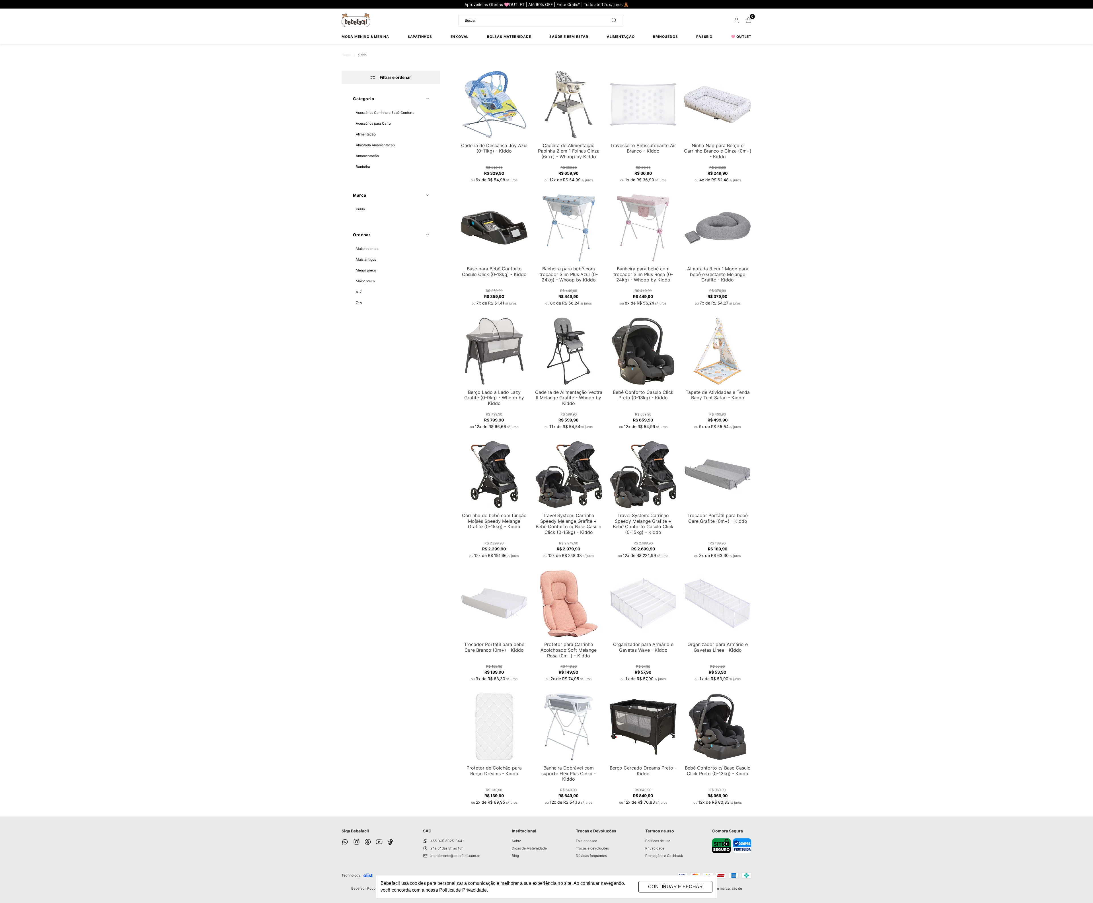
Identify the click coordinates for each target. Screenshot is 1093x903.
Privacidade (654, 848)
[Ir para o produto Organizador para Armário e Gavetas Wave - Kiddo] (643, 603)
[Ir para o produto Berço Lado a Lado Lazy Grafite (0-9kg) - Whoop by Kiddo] (494, 351)
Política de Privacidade (463, 890)
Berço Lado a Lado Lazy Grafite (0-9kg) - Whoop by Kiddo (494, 397)
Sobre (516, 841)
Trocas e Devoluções (596, 830)
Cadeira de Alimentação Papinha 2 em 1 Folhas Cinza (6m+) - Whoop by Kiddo (568, 151)
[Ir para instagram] (356, 841)
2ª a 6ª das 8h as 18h (446, 848)
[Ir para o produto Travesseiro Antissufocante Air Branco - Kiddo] (643, 104)
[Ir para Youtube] (379, 841)
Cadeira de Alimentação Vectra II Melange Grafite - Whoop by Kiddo (568, 397)
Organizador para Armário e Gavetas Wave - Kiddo (643, 647)
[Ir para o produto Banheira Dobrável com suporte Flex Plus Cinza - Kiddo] (569, 727)
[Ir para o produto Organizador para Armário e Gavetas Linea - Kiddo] (717, 603)
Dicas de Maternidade (529, 848)
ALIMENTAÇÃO (621, 36)
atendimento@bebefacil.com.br (455, 855)
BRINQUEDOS (665, 36)
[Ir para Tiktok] (390, 841)
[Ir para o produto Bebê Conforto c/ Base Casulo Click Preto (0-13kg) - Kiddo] (717, 727)
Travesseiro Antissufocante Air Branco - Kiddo (643, 148)
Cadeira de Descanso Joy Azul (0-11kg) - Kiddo (494, 148)
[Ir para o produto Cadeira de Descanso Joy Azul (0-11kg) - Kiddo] (494, 104)
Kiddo (362, 55)
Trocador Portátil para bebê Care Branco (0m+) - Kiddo (494, 647)
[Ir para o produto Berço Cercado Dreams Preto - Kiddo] (643, 727)
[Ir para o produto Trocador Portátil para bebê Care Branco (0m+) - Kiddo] (494, 603)
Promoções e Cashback (664, 855)
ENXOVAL (460, 36)
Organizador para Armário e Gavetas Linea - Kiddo (717, 647)
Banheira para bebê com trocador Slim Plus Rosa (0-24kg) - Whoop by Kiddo (643, 274)
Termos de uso (659, 830)
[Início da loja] (356, 20)
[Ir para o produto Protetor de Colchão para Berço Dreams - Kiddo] (494, 727)
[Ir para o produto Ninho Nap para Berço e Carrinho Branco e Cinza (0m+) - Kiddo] (717, 104)
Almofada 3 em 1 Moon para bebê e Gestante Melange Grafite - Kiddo (717, 274)
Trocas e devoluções (592, 848)
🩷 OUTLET (741, 36)
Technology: (351, 875)
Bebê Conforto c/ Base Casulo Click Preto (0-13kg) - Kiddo (718, 770)
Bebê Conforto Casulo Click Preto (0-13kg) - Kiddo (643, 395)
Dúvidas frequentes (591, 855)
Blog (515, 855)
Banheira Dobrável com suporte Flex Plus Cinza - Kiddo (568, 773)
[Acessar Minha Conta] (736, 21)
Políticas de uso (657, 841)
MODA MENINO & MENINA (365, 36)
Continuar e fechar (675, 886)
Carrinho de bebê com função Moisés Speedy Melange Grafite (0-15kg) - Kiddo (494, 521)
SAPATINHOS (420, 36)
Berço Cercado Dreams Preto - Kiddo (643, 770)
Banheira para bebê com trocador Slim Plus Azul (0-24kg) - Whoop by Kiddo (568, 274)
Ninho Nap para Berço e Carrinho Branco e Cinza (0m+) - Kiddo (717, 151)
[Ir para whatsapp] (345, 841)
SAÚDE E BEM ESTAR (568, 36)
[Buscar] (612, 20)
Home (348, 55)
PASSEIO (704, 36)
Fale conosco (586, 841)
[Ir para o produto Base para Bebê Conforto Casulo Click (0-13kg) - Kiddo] (494, 228)
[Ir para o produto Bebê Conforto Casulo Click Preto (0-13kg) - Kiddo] (643, 351)
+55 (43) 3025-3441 (447, 841)
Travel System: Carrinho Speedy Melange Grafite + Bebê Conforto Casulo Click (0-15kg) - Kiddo (643, 524)
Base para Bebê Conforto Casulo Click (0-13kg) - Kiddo (494, 271)
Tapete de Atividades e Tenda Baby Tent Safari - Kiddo (718, 395)
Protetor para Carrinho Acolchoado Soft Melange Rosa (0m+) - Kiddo (569, 649)
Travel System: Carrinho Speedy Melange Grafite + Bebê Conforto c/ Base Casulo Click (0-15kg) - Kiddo (568, 524)
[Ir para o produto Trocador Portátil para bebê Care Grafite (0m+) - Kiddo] (717, 475)
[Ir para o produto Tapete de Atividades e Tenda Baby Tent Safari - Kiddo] (717, 351)
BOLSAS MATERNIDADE (509, 36)
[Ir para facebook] (367, 841)
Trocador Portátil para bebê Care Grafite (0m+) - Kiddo (717, 518)
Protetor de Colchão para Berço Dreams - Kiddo (494, 770)
